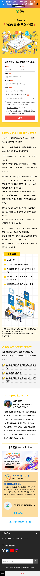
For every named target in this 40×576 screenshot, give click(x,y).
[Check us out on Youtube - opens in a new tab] (12, 550)
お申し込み (18, 512)
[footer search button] (35, 561)
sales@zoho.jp (10, 545)
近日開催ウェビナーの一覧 (20, 521)
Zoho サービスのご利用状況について (17, 95)
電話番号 (9, 80)
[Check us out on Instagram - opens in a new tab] (16, 550)
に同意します (16, 107)
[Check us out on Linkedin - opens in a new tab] (7, 550)
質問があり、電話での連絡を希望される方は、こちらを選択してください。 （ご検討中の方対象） (21, 103)
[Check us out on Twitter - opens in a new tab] (3, 550)
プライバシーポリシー (12, 107)
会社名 (8, 88)
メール (8, 73)
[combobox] (20, 98)
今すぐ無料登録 (18, 6)
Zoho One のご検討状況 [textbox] (15, 98)
